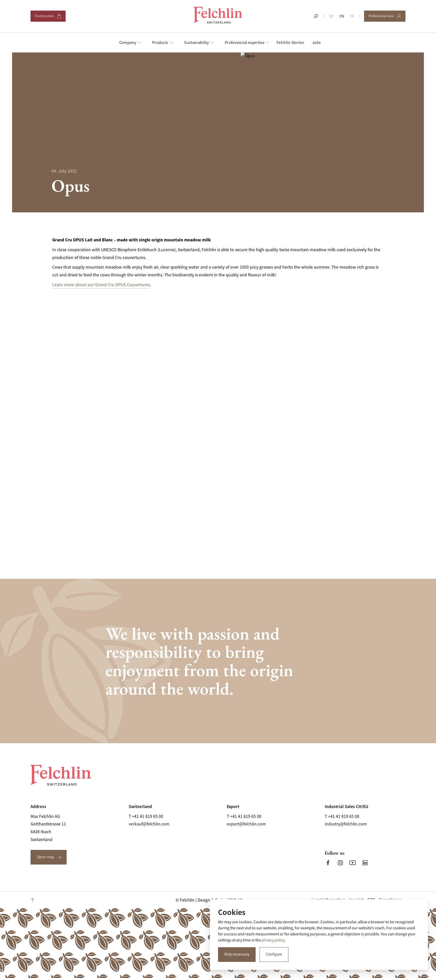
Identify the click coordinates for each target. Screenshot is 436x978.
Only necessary (236, 954)
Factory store (48, 18)
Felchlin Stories (290, 42)
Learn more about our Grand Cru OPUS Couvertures (101, 284)
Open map (45, 856)
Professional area (383, 18)
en (342, 16)
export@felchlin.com (246, 824)
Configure (274, 954)
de (331, 16)
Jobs (316, 42)
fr (352, 16)
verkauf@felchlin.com (149, 824)
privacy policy (273, 940)
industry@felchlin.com (346, 824)
